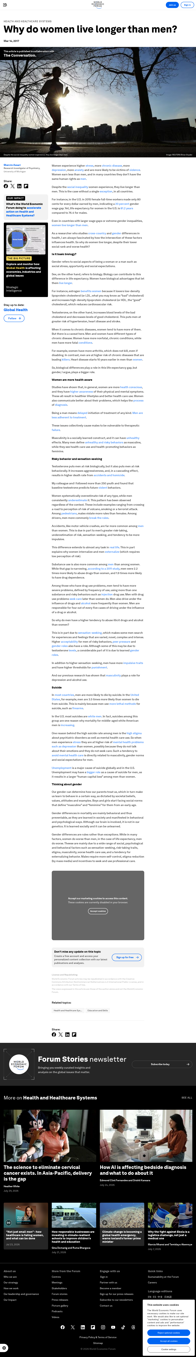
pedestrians (69, 513)
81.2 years (127, 208)
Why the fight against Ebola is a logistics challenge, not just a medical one (168, 1235)
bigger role (93, 772)
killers (66, 359)
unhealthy (132, 437)
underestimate (77, 500)
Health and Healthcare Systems (28, 21)
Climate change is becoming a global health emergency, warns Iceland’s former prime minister (122, 1236)
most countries (64, 694)
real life (114, 547)
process (138, 400)
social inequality (77, 187)
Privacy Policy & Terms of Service (98, 1337)
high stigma (134, 733)
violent (102, 487)
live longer (65, 283)
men (83, 178)
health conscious (131, 387)
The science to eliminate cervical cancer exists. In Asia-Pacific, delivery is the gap (48, 1173)
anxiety (79, 170)
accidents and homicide (109, 475)
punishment (99, 667)
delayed (82, 412)
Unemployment (61, 767)
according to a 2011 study (103, 568)
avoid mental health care (67, 755)
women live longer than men (70, 225)
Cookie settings (168, 1349)
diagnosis (61, 404)
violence (134, 170)
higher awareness (81, 391)
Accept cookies (98, 911)
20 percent (122, 203)
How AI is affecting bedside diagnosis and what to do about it (143, 1170)
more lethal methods (122, 703)
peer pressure (121, 641)
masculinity (113, 675)
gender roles (60, 646)
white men (95, 716)
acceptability (69, 641)
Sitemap (98, 1343)
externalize (112, 551)
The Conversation (19, 55)
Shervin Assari (12, 165)
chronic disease (112, 165)
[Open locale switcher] (4, 1348)
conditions (85, 342)
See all (187, 1097)
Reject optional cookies (169, 1333)
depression (59, 170)
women (137, 359)
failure (56, 430)
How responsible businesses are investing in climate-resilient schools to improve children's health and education (73, 1236)
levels (72, 650)
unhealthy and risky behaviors (104, 442)
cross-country (97, 233)
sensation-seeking (90, 632)
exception (106, 191)
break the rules (98, 517)
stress (89, 165)
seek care (76, 598)
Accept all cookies (168, 1341)
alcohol (85, 603)
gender (116, 233)
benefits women (91, 291)
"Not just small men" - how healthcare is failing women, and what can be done (24, 1235)
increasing (67, 725)
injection (107, 594)
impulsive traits (133, 663)
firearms (77, 708)
